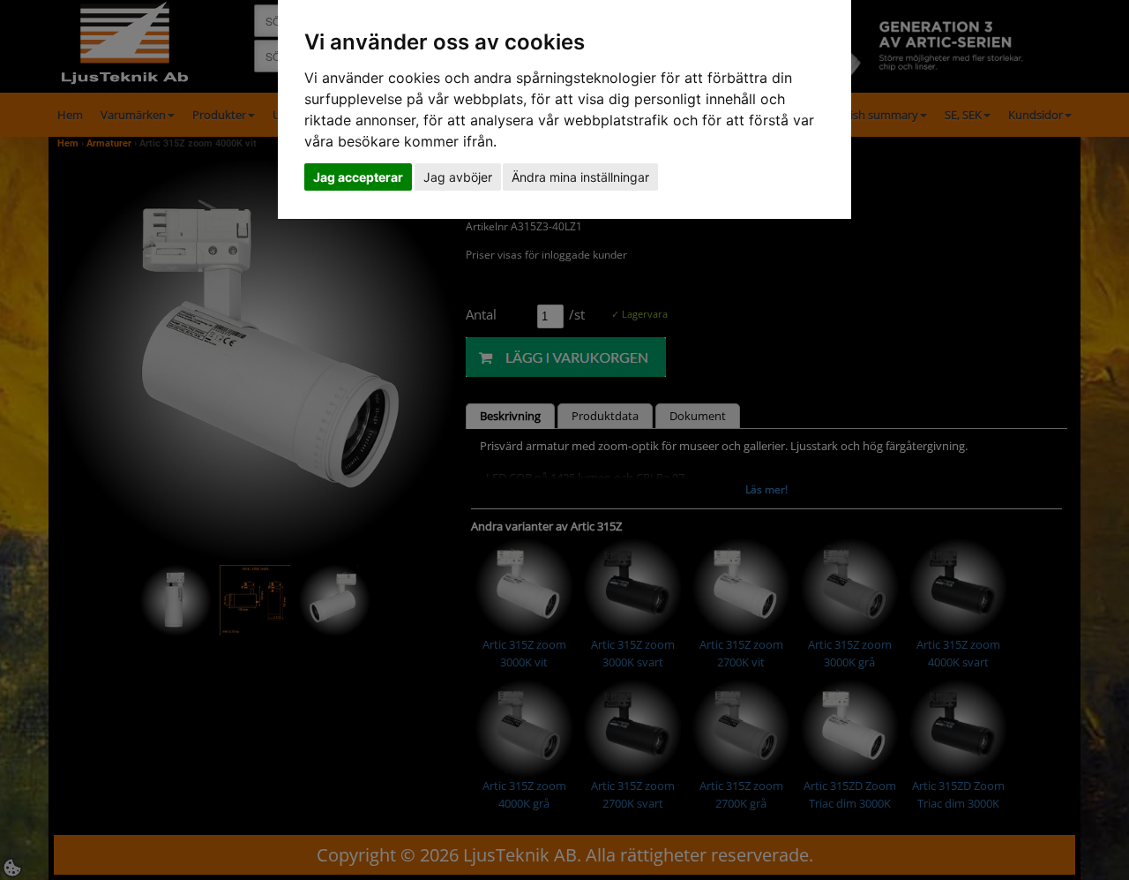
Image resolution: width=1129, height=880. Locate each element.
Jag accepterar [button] (358, 176)
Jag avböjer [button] (457, 176)
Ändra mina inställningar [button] (580, 176)
